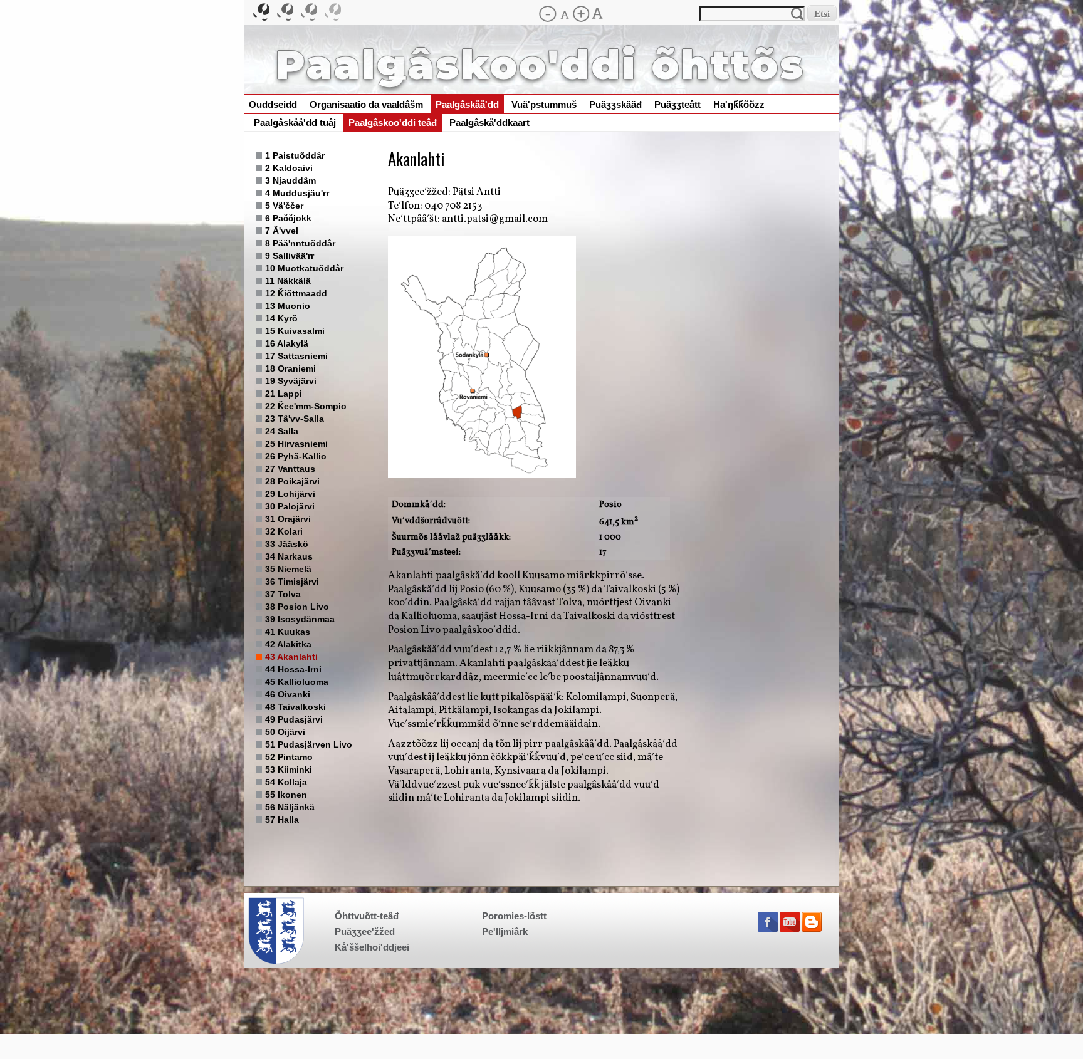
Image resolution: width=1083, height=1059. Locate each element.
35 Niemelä (288, 569)
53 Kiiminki (288, 769)
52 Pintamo (289, 757)
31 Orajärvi (288, 519)
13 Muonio (287, 306)
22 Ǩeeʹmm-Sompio (306, 406)
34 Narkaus (289, 556)
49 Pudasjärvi (294, 719)
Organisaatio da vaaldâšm (366, 105)
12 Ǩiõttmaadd (296, 293)
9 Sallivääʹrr (289, 256)
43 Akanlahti (291, 657)
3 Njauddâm (290, 180)
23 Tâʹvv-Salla (294, 419)
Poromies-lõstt (514, 916)
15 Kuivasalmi (295, 331)
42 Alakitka (288, 644)
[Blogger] (812, 929)
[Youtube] (790, 929)
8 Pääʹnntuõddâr (300, 243)
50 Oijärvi (285, 732)
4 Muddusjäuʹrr (297, 193)
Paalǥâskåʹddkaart (489, 123)
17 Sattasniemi (296, 356)
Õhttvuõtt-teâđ (367, 916)
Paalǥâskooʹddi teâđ (392, 123)
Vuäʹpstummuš (544, 105)
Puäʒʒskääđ (615, 105)
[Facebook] (768, 929)
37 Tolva (283, 594)
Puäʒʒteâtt (677, 105)
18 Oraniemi (290, 368)
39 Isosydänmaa (300, 619)
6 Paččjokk (288, 218)
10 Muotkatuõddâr (304, 268)
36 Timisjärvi (292, 581)
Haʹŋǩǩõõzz (739, 105)
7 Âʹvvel (281, 231)
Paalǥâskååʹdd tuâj (295, 123)
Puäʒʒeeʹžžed (365, 932)
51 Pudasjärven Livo (308, 744)
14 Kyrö (281, 318)
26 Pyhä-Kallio (296, 456)
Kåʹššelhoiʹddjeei (372, 947)
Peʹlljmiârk (505, 932)
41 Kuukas (287, 632)
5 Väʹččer (284, 206)
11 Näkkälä (288, 281)
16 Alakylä (286, 343)
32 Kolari (284, 531)
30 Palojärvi (290, 506)
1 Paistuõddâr (295, 155)
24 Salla (281, 431)
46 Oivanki (287, 694)
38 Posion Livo (297, 607)
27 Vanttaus (290, 469)
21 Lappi (283, 394)
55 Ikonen (286, 795)
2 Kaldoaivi (289, 168)
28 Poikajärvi (292, 481)
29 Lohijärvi (290, 494)
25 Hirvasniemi (296, 444)
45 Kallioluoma (296, 682)
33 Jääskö (286, 544)
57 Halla (282, 820)
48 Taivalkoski (295, 707)
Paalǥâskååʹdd (467, 105)
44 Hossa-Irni (293, 669)
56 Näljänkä (290, 807)
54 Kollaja (286, 782)
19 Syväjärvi (291, 381)
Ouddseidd (273, 105)
